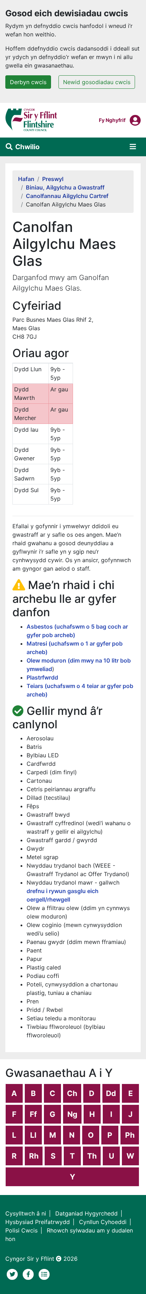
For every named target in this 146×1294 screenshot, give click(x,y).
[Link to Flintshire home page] (31, 119)
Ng (72, 1114)
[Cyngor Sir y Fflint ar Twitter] (13, 1273)
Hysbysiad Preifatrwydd (37, 1221)
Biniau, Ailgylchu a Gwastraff (65, 187)
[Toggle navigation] (132, 147)
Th (92, 1156)
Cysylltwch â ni (25, 1213)
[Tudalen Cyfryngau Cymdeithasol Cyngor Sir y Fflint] (29, 1273)
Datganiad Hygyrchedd (86, 1213)
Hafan (26, 178)
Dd (111, 1093)
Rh (34, 1156)
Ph (130, 1135)
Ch (72, 1093)
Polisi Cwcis (21, 1230)
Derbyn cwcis (28, 82)
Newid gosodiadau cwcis (96, 82)
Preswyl (52, 178)
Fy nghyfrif (112, 120)
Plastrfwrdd (42, 677)
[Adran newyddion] (44, 1273)
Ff (33, 1114)
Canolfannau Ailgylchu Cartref (67, 195)
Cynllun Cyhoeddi (103, 1221)
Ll (33, 1135)
